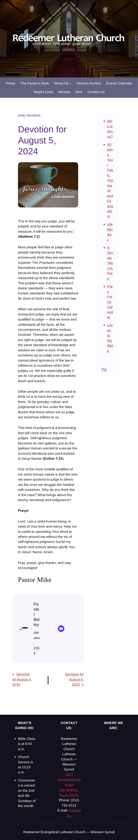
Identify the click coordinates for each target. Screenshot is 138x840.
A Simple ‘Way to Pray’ (110, 263)
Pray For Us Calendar (110, 301)
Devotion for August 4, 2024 (22, 679)
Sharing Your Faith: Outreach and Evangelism (110, 180)
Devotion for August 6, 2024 (74, 679)
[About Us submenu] (70, 83)
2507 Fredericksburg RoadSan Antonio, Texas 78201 (69, 784)
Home (10, 83)
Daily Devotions (29, 115)
